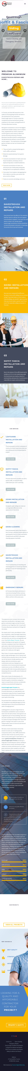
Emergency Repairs (14, 1043)
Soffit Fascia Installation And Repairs (14, 1049)
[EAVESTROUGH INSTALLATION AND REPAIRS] (14, 566)
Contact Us (9, 1041)
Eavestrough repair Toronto (10, 687)
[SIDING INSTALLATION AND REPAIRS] (14, 508)
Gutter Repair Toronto (13, 640)
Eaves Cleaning (18, 1041)
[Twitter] (14, 1036)
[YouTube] (16, 1036)
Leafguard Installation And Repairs (14, 1047)
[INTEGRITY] (14, 964)
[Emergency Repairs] (14, 595)
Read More (6, 185)
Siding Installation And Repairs (14, 1051)
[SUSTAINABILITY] (14, 971)
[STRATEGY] (14, 957)
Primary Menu (25, 4)
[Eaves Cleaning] (14, 536)
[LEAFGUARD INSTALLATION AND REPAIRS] (14, 447)
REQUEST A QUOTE (16, 1025)
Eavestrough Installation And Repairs (14, 1045)
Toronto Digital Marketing (18, 1065)
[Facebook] (12, 1036)
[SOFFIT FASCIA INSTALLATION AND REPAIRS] (14, 479)
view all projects (14, 925)
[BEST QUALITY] (14, 950)
